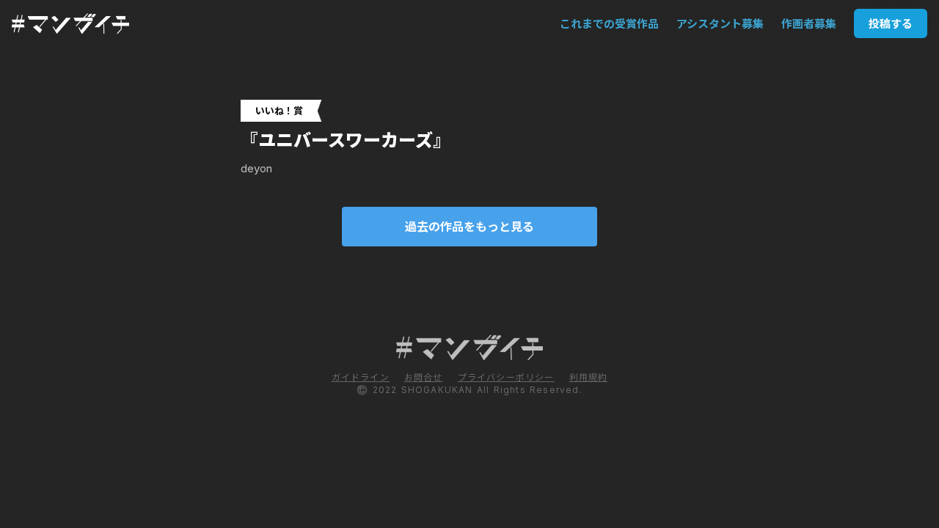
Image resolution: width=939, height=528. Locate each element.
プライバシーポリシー (506, 377)
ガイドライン (361, 377)
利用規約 (588, 377)
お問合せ (423, 377)
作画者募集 (808, 24)
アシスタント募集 (720, 24)
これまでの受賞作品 (609, 24)
